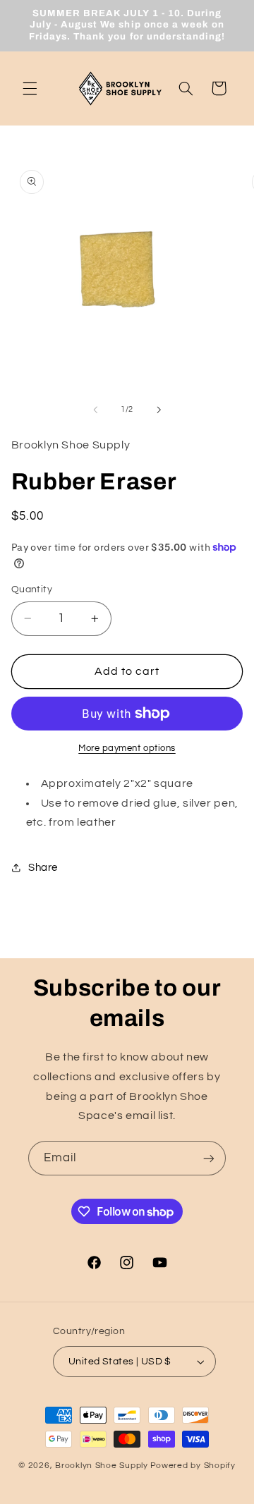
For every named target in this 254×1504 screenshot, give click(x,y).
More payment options (127, 748)
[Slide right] (158, 409)
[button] (29, 88)
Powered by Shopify (193, 1465)
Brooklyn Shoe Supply (101, 1465)
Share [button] (43, 867)
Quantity (31, 589)
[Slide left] (95, 409)
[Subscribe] (209, 1158)
